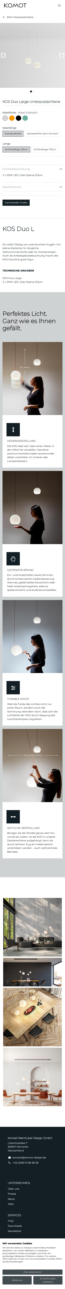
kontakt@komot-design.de (29, 1157)
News (11, 1199)
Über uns (13, 1188)
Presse (12, 1193)
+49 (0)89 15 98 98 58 (25, 1162)
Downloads (15, 1225)
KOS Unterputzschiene (19, 17)
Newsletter (14, 1231)
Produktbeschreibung (16, 169)
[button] (3, 55)
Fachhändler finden (16, 202)
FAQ (11, 1220)
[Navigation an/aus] (59, 5)
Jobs (11, 1203)
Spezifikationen (12, 186)
